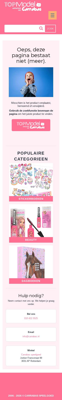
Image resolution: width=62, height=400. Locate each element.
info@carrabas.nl (31, 336)
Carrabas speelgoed (31, 354)
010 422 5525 (31, 318)
